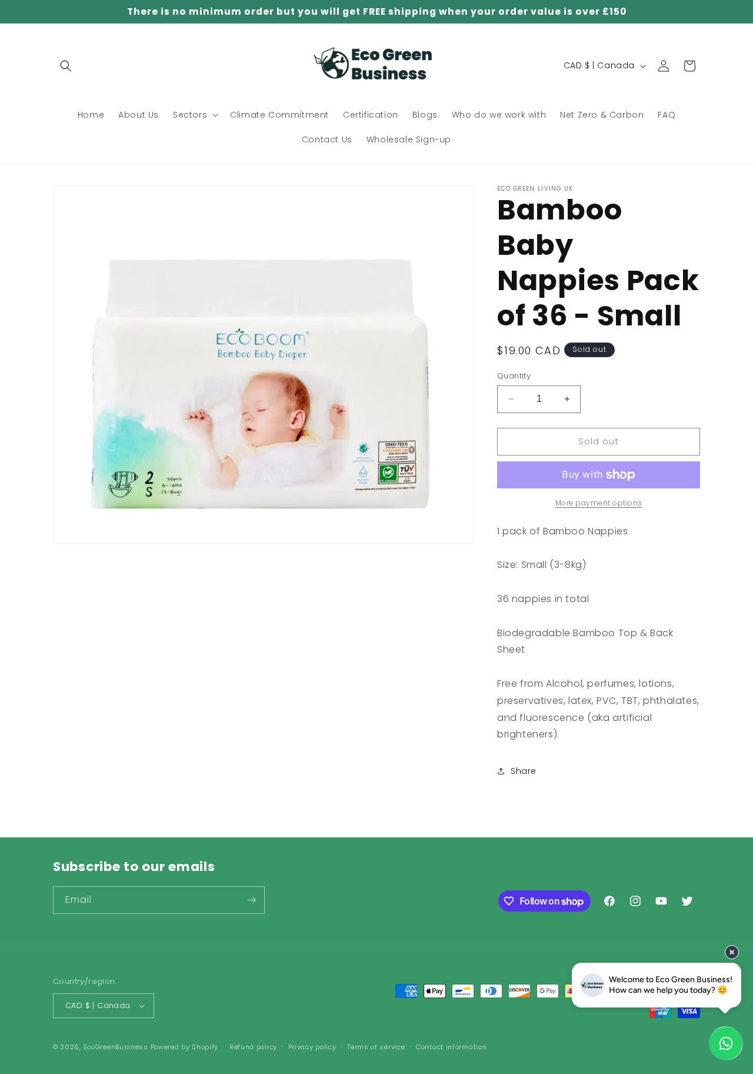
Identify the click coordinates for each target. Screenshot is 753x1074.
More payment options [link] (598, 503)
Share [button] (524, 771)
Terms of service (376, 1047)
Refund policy (253, 1047)
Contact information (451, 1047)
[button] (66, 66)
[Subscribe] (251, 900)
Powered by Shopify (185, 1047)
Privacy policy (312, 1047)
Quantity (514, 375)
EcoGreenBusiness (116, 1047)
